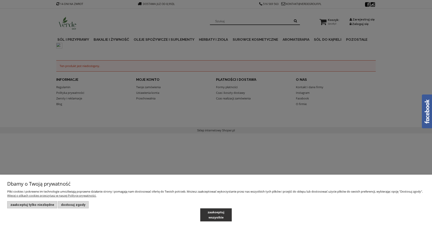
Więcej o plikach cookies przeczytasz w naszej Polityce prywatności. (51, 196)
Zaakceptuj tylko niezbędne (32, 205)
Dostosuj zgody (73, 205)
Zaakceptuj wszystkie (216, 214)
